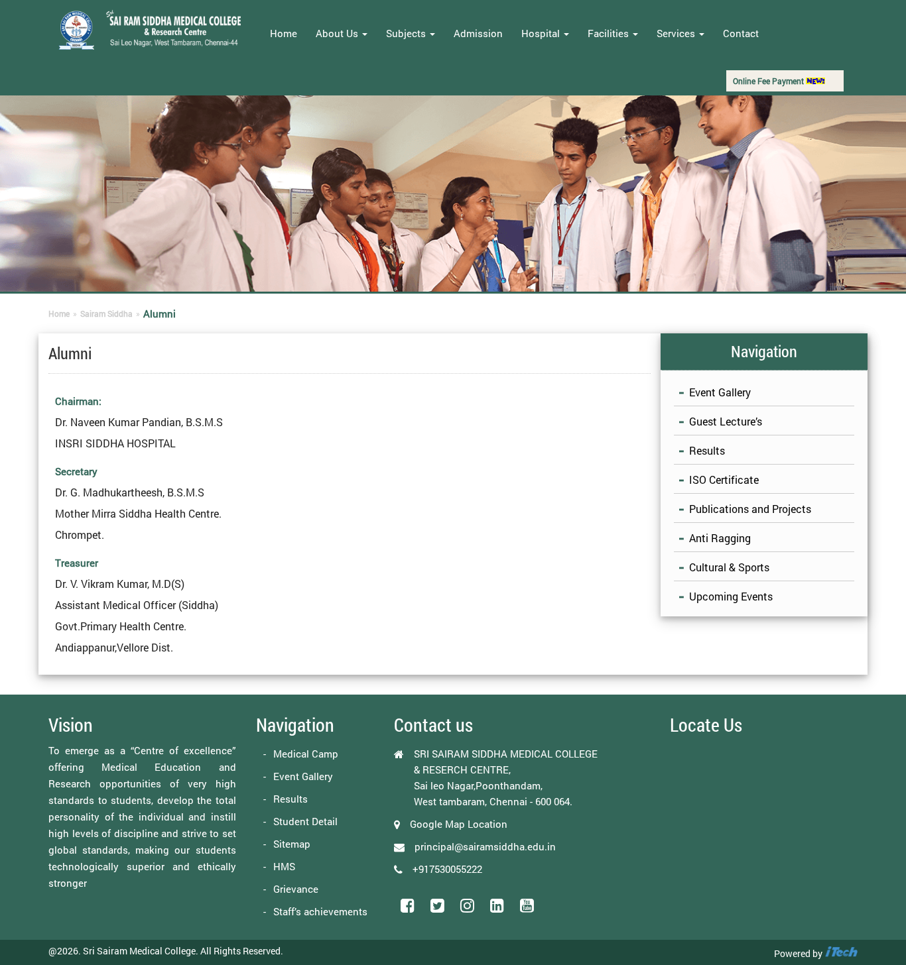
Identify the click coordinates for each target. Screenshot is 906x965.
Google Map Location (458, 823)
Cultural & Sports (729, 567)
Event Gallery (720, 392)
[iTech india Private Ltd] (841, 953)
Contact (741, 33)
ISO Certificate (724, 479)
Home (283, 33)
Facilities (609, 33)
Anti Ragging (720, 538)
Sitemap (291, 843)
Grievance (295, 888)
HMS (284, 866)
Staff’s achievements (320, 911)
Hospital (541, 33)
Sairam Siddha (106, 313)
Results (707, 450)
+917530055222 (447, 869)
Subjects (407, 33)
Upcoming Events (731, 596)
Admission (478, 33)
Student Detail (305, 821)
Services (677, 33)
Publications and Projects (750, 509)
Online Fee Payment (769, 81)
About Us (338, 33)
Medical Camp (305, 753)
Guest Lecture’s (725, 421)
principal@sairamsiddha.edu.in (485, 846)
